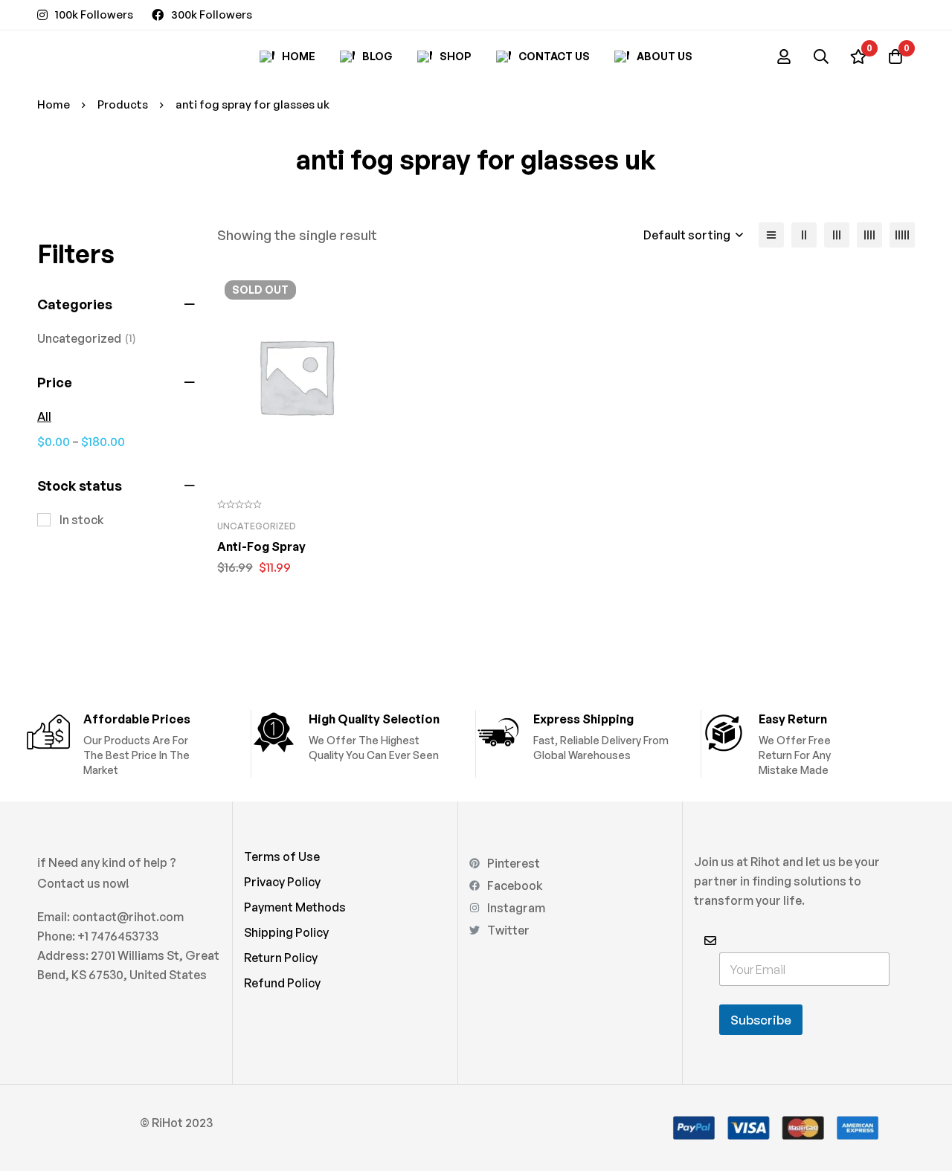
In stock (82, 519)
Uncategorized (86, 338)
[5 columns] (902, 235)
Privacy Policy (282, 881)
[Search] (821, 56)
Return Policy (281, 957)
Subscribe (760, 1020)
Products (122, 104)
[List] (771, 235)
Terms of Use (282, 856)
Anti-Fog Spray (261, 546)
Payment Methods (295, 907)
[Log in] (784, 56)
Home (53, 104)
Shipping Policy (286, 932)
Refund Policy (282, 982)
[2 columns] (804, 235)
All (44, 416)
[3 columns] (836, 235)
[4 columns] (869, 235)
